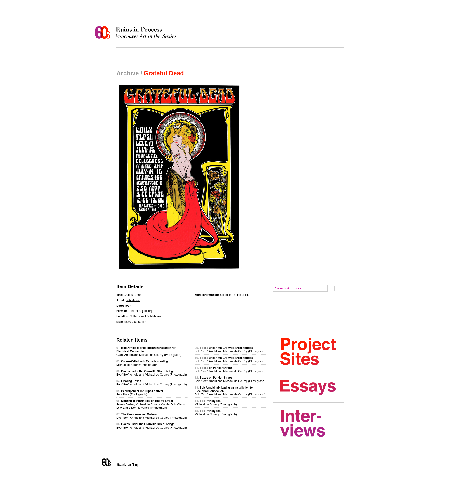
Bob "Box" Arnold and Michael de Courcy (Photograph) (151, 372)
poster (147, 311)
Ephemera (134, 311)
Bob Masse (133, 300)
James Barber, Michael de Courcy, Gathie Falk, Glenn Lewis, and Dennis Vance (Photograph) (150, 404)
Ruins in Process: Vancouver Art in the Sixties (137, 32)
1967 (127, 305)
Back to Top (137, 462)
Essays (312, 387)
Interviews (312, 423)
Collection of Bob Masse (145, 316)
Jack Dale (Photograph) (139, 392)
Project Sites (312, 351)
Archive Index (337, 288)
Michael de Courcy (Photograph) (142, 362)
